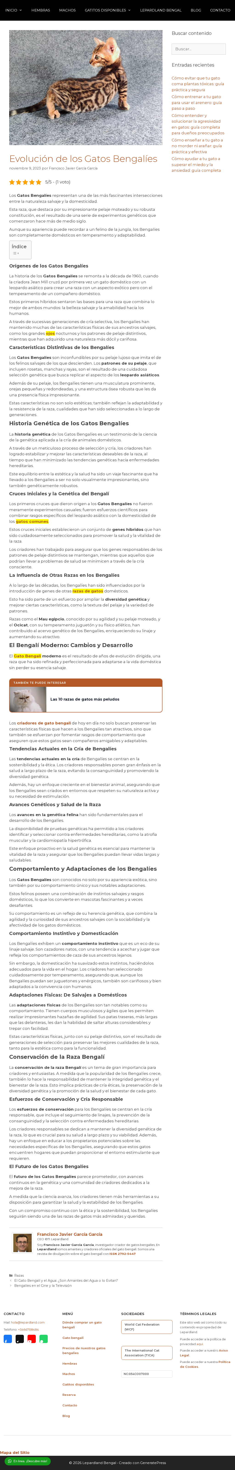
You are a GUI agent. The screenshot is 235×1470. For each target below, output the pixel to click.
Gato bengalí (73, 1338)
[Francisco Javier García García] (22, 1252)
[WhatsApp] (43, 1339)
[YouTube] (32, 1339)
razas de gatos (88, 591)
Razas (19, 1275)
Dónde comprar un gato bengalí (82, 1325)
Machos (67, 10)
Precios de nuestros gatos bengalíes (84, 1350)
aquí (199, 1344)
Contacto (220, 10)
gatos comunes (32, 521)
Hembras (40, 10)
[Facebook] (8, 1339)
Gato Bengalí (27, 656)
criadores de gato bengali (44, 723)
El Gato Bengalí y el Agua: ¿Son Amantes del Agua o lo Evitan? (66, 1281)
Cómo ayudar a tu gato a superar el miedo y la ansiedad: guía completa (196, 164)
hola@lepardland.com (28, 1322)
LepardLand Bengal (161, 10)
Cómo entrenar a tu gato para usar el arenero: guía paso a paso (197, 102)
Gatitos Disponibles (105, 10)
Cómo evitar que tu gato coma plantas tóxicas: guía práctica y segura (198, 84)
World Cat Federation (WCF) (142, 1327)
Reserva (69, 1395)
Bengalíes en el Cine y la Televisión (43, 1286)
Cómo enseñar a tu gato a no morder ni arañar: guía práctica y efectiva (197, 146)
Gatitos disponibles (78, 1384)
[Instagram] (20, 1339)
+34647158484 (28, 1329)
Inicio (11, 10)
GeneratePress (153, 1463)
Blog (196, 10)
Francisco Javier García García (69, 1234)
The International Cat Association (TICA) (142, 1353)
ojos (50, 333)
